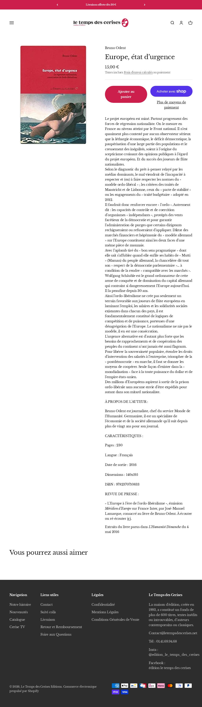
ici (129, 519)
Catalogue (17, 620)
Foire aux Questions (55, 634)
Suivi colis (48, 612)
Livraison (47, 620)
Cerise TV (17, 627)
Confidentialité (103, 605)
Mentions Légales (105, 612)
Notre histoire (20, 605)
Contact (46, 605)
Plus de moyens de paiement (171, 104)
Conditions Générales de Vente (115, 620)
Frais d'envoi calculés (138, 72)
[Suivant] (144, 5)
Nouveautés (18, 612)
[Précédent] (57, 5)
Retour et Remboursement (61, 627)
